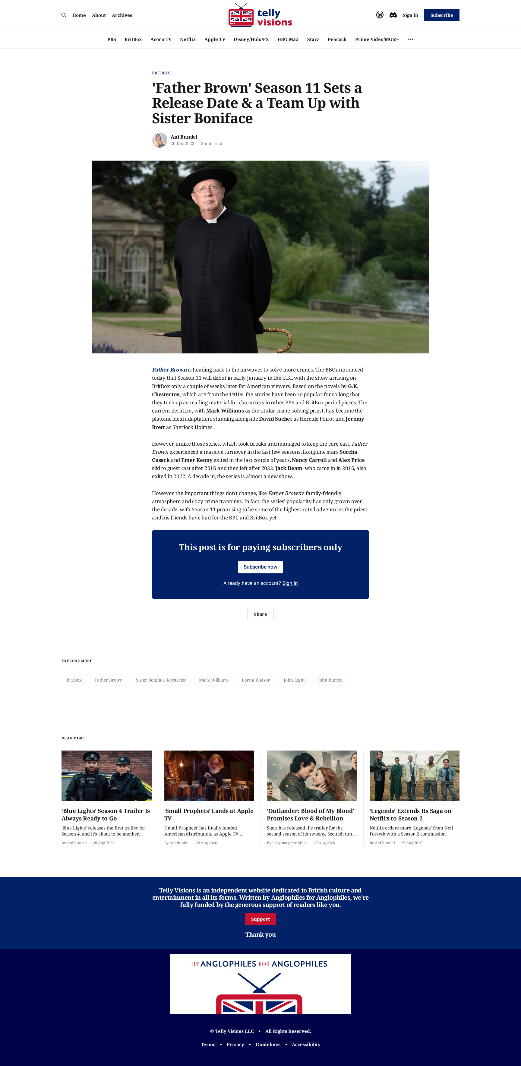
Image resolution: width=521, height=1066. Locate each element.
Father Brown (109, 680)
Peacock (337, 39)
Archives (122, 15)
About (99, 15)
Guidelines (268, 1044)
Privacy (235, 1044)
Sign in (410, 15)
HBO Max (288, 39)
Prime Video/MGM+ (377, 39)
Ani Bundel (184, 136)
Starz (313, 39)
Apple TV (214, 39)
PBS (111, 39)
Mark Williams (214, 680)
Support (260, 919)
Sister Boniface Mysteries (161, 680)
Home (79, 15)
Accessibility (306, 1044)
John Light (294, 680)
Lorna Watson (256, 680)
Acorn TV (161, 39)
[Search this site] (64, 15)
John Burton (330, 680)
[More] (410, 39)
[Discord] (393, 15)
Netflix (188, 39)
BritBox (133, 39)
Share (260, 614)
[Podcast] (380, 15)
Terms (208, 1044)
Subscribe (442, 15)
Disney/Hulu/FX (251, 39)
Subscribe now (260, 567)
